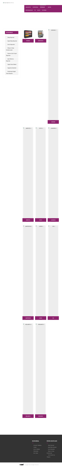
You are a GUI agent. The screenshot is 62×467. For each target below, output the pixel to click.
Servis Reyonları (11, 44)
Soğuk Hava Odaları (12, 64)
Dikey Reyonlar (11, 37)
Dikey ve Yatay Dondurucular (10, 49)
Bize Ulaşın (35, 453)
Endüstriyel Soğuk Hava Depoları (11, 72)
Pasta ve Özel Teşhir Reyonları (11, 54)
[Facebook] (57, 2)
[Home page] (20, 21)
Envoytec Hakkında (37, 445)
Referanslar (35, 451)
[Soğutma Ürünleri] (8, 3)
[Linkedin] (55, 2)
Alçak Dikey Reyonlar (12, 41)
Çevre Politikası (36, 449)
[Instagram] (53, 2)
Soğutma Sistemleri (12, 68)
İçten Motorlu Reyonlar (10, 60)
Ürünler (35, 447)
